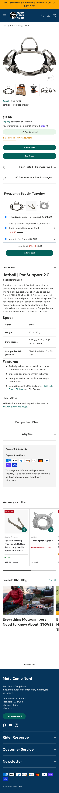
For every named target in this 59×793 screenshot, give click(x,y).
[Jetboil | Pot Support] (43, 521)
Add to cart (29, 147)
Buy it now (30, 156)
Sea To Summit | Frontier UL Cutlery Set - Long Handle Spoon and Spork (15, 545)
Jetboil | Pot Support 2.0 (19, 26)
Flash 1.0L (47, 385)
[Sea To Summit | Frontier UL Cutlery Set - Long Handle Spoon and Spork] (16, 521)
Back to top (29, 664)
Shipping (6, 121)
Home (5, 26)
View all (52, 579)
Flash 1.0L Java (16, 389)
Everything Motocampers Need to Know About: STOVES (28, 622)
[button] (29, 132)
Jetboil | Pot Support (42, 540)
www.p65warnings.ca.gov (15, 406)
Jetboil (6, 101)
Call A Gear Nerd (14, 716)
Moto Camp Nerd (16, 786)
